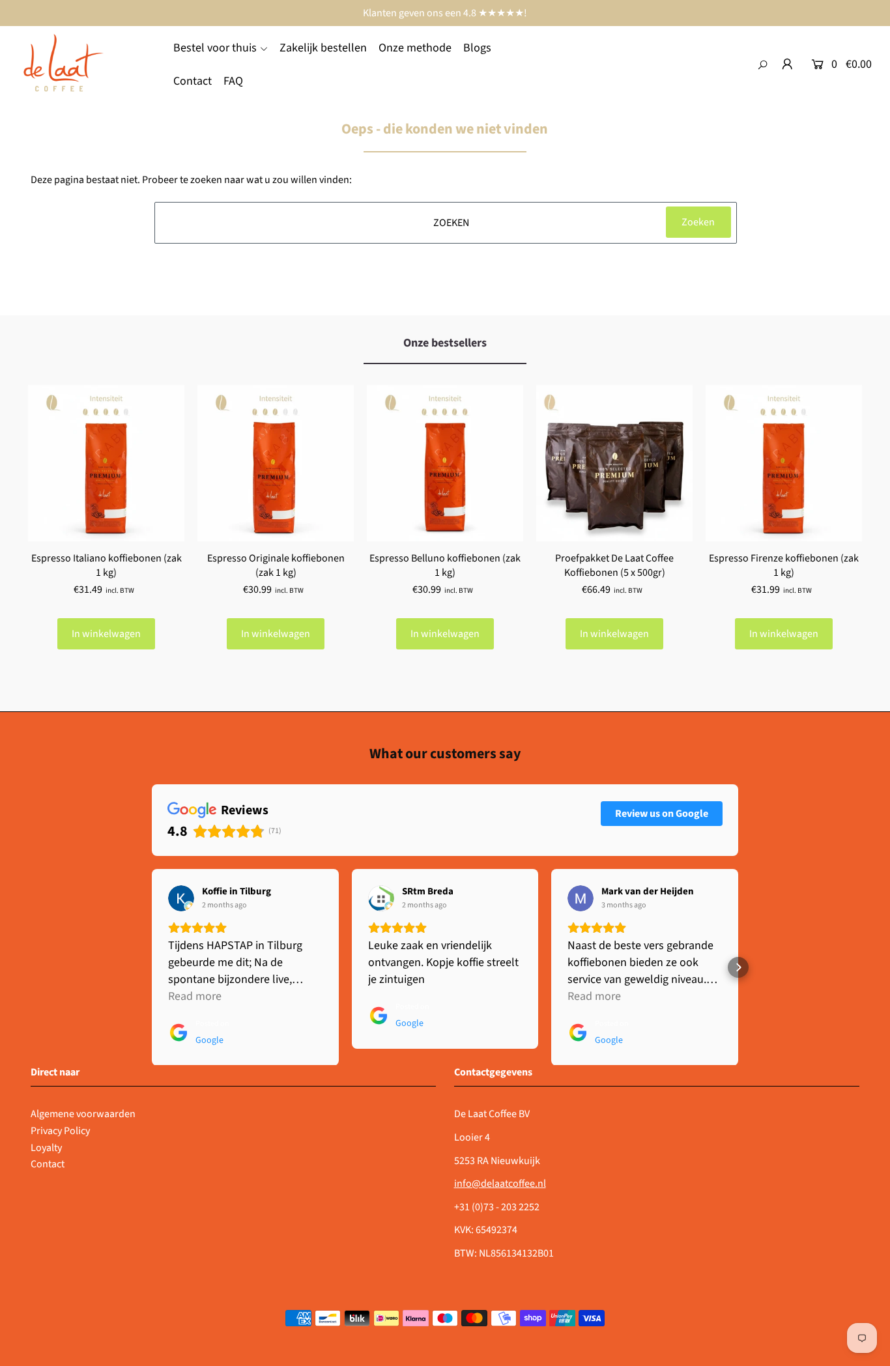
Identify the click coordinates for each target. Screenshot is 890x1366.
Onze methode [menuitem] (415, 48)
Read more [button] (195, 996)
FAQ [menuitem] (233, 81)
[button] (151, 967)
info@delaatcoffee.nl (500, 1183)
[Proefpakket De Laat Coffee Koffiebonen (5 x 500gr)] (614, 463)
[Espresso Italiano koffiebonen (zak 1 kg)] (106, 463)
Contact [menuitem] (192, 81)
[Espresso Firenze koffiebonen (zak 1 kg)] (784, 463)
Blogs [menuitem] (477, 48)
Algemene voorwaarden (83, 1114)
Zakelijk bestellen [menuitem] (323, 48)
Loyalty (46, 1148)
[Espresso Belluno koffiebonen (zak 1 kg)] (445, 463)
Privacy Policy (60, 1131)
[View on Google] (181, 898)
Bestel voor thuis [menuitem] (215, 48)
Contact (48, 1164)
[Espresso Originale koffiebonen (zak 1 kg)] (275, 463)
